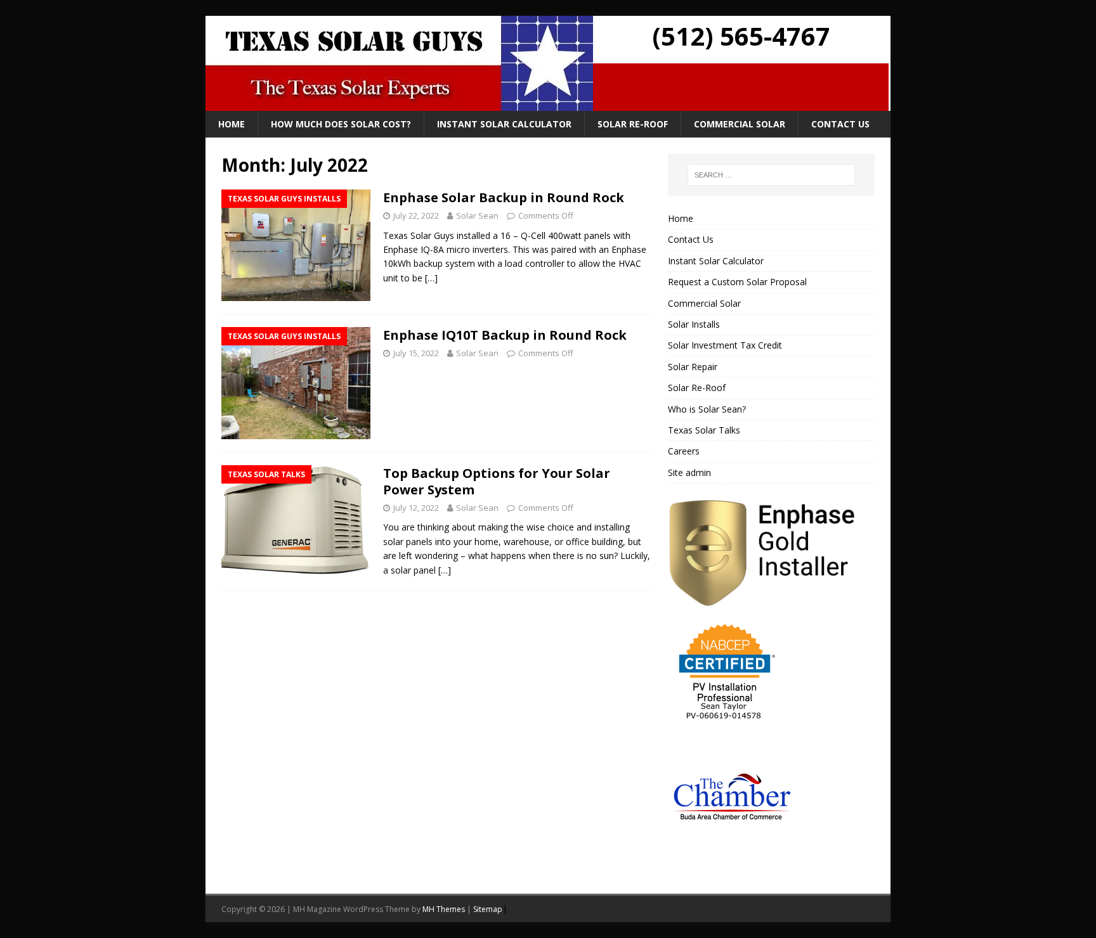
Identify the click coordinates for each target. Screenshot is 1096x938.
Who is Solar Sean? (707, 409)
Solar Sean (477, 215)
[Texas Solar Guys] (399, 104)
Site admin (689, 472)
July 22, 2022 (416, 215)
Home (231, 124)
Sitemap (487, 909)
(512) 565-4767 (741, 35)
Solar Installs (694, 324)
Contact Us (840, 124)
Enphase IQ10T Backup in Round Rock (505, 335)
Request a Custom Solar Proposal (737, 282)
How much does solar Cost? (341, 124)
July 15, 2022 (416, 353)
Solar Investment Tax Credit (725, 345)
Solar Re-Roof (632, 124)
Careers (684, 451)
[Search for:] (771, 175)
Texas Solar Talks (704, 430)
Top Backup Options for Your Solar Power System (496, 481)
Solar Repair (692, 367)
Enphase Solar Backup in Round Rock (503, 197)
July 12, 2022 (416, 507)
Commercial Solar (739, 124)
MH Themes (443, 909)
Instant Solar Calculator (504, 124)
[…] (431, 278)
